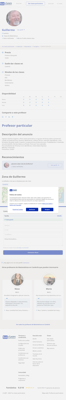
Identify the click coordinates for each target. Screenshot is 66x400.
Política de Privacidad (15, 205)
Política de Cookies (47, 203)
